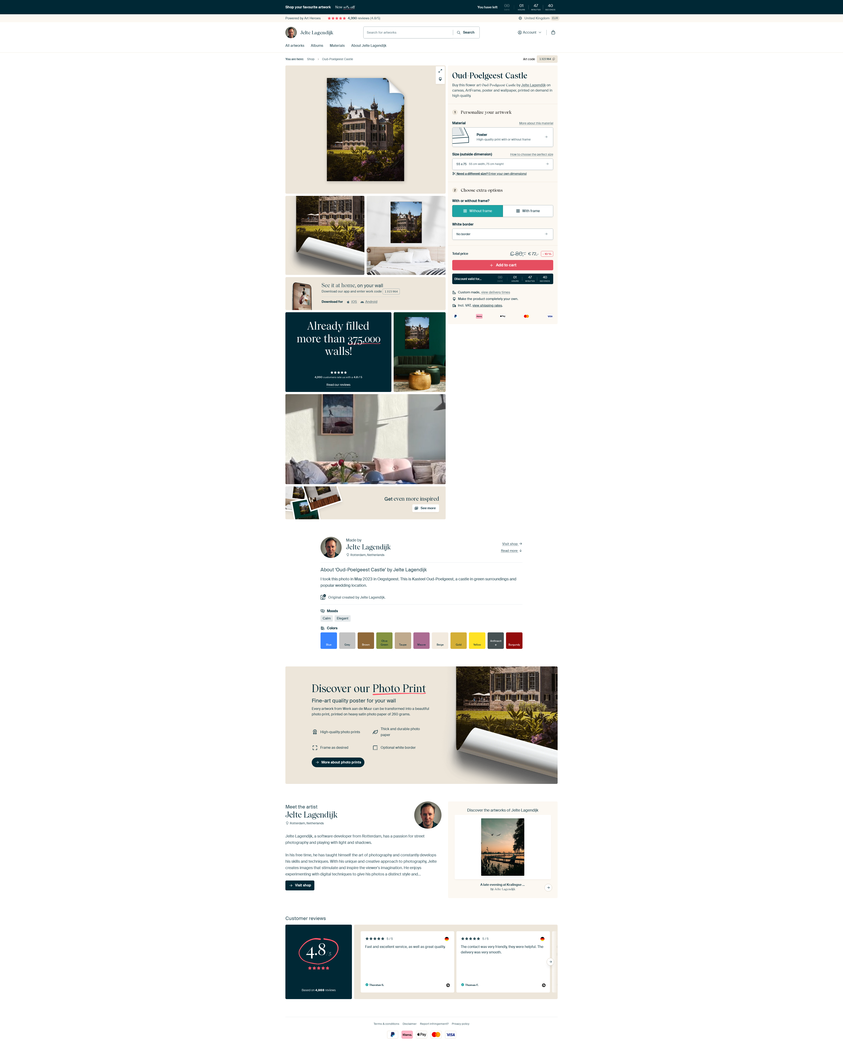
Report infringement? (434, 1024)
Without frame (480, 211)
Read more (510, 551)
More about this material (536, 123)
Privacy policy (460, 1024)
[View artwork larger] (440, 71)
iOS (354, 302)
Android (371, 302)
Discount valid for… (502, 278)
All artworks (294, 45)
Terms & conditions (386, 1024)
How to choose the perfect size (531, 154)
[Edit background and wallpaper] (440, 79)
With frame (531, 211)
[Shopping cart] (553, 32)
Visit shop (510, 544)
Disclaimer (410, 1024)
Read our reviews (338, 385)
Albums (317, 45)
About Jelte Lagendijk (368, 45)
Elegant (342, 618)
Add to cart (506, 265)
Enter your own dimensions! (492, 174)
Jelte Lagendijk (316, 32)
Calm (327, 618)
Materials (337, 45)
